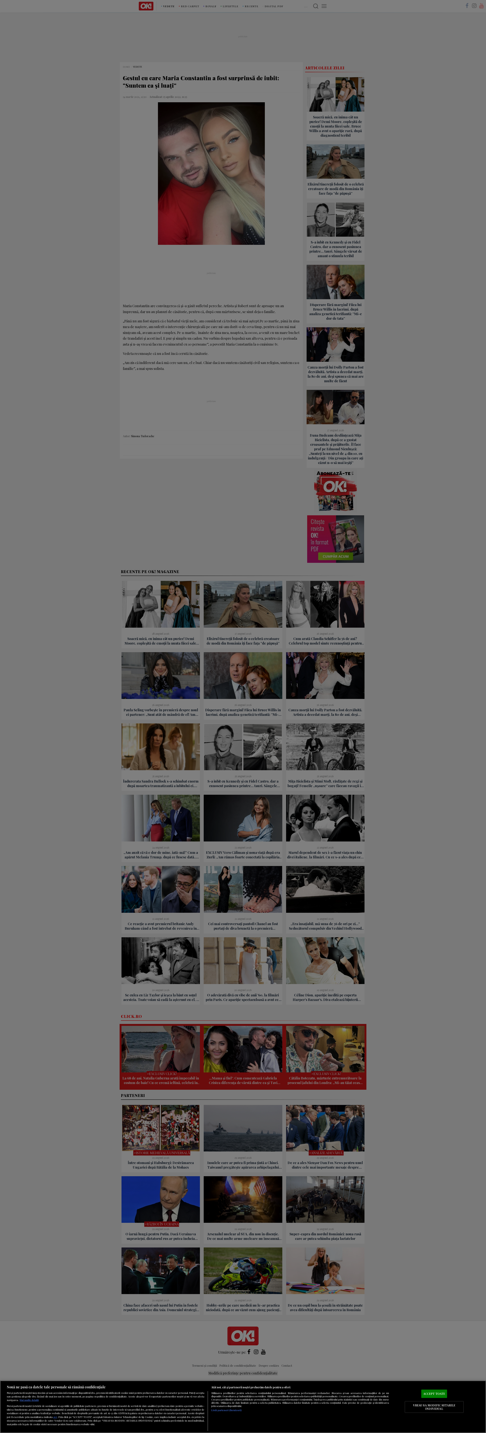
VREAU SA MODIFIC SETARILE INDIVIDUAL (434, 1407)
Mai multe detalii (29, 1400)
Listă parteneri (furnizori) (226, 1410)
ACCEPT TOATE (434, 1394)
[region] (243, 1407)
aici (55, 1417)
